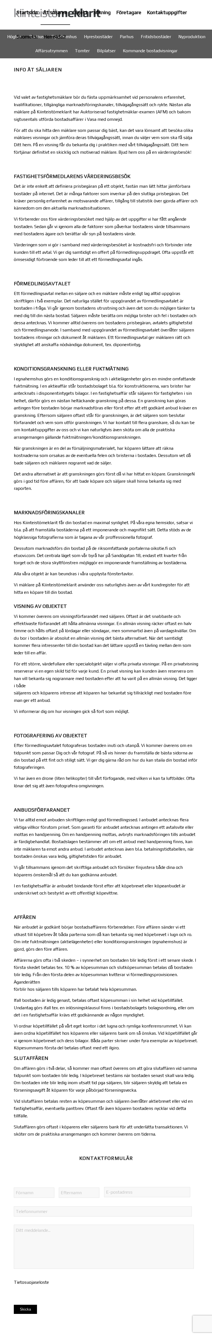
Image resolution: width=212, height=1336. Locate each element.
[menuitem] (27, 12)
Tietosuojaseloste (31, 1282)
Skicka (25, 1309)
